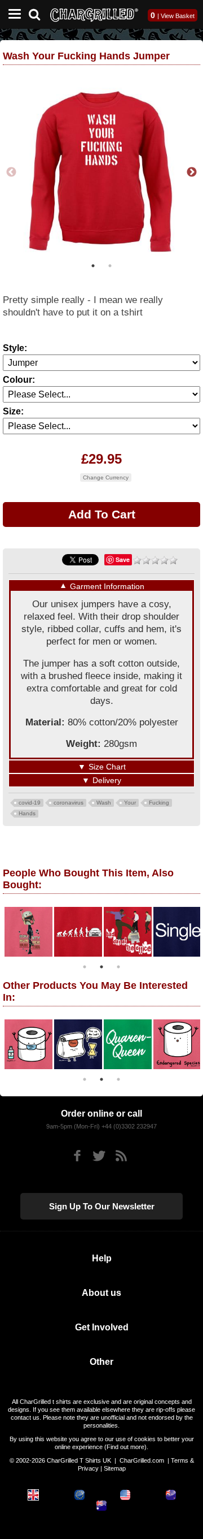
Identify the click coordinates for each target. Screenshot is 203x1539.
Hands (27, 813)
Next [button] (191, 172)
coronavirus (68, 802)
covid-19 (30, 802)
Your (130, 802)
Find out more (125, 1446)
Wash (103, 802)
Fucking (159, 802)
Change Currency (106, 477)
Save (123, 559)
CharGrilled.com (142, 1460)
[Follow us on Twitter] (99, 1156)
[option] (101, 172)
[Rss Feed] (121, 1156)
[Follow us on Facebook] (77, 1156)
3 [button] (118, 966)
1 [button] (93, 265)
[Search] (38, 13)
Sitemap (115, 1468)
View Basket (178, 15)
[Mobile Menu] (12, 14)
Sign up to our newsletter (102, 1206)
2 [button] (110, 265)
